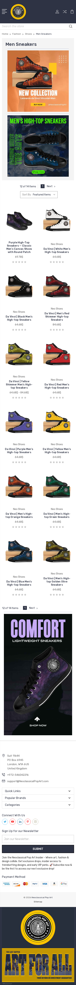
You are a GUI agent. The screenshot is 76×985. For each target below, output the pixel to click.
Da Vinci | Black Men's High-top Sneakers (19, 318)
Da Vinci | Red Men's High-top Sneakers (57, 386)
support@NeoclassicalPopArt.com (28, 781)
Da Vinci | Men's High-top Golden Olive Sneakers (57, 581)
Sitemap (38, 901)
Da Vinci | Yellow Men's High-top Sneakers (57, 451)
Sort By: (26, 194)
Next (49, 186)
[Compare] (65, 13)
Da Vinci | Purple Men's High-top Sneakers (19, 451)
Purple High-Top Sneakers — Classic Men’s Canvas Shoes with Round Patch (19, 247)
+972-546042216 (18, 774)
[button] (38, 81)
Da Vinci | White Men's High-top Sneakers (57, 250)
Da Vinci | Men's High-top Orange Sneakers (19, 515)
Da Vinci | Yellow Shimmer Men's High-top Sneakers (19, 384)
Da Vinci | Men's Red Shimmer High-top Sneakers (57, 316)
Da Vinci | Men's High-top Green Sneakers (57, 515)
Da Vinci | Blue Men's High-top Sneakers (19, 583)
